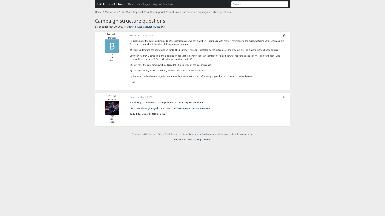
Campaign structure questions (213, 12)
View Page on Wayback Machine (155, 4)
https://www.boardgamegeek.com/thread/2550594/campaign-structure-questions (170, 108)
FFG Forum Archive (110, 4)
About (131, 4)
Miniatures (111, 12)
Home (98, 12)
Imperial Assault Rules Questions (174, 12)
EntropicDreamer (203, 139)
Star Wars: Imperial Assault (136, 12)
